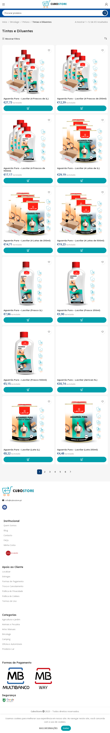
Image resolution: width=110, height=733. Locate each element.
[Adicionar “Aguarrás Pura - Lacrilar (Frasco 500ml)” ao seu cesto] (28, 389)
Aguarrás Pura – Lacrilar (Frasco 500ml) (25, 380)
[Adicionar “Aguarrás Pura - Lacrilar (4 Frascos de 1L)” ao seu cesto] (28, 108)
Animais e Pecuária (11, 624)
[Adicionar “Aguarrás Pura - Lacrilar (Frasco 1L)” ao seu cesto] (28, 320)
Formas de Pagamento (13, 581)
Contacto (8, 535)
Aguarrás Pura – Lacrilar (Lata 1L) (22, 449)
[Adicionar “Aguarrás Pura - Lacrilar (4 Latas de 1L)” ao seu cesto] (81, 180)
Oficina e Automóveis (12, 644)
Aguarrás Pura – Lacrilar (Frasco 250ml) (78, 310)
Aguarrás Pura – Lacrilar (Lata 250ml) (77, 449)
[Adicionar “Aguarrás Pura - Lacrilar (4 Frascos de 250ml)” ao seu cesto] (81, 108)
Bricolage (15, 21)
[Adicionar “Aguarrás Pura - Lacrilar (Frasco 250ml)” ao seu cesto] (81, 320)
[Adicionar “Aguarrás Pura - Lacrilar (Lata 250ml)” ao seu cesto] (81, 459)
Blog (6, 530)
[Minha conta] (106, 4)
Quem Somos (10, 525)
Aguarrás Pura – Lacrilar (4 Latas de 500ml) (80, 240)
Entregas (6, 576)
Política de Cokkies (10, 596)
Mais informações (48, 728)
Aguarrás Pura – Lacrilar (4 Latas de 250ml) (27, 240)
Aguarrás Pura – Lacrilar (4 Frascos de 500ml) (24, 169)
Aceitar (66, 728)
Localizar (6, 571)
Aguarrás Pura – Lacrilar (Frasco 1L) (23, 310)
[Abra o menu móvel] (3, 4)
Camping (6, 639)
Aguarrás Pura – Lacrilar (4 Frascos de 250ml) (81, 98)
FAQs (6, 540)
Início (5, 21)
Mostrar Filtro (12, 39)
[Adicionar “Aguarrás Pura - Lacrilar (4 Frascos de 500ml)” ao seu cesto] (28, 180)
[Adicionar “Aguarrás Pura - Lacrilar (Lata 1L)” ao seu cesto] (28, 459)
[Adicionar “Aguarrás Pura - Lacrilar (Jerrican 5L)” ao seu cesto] (81, 389)
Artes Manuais (8, 629)
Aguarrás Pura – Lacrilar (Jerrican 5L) (77, 380)
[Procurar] (104, 12)
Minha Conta (9, 545)
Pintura (26, 21)
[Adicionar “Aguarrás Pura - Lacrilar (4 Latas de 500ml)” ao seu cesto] (81, 250)
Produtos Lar (8, 649)
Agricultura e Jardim (11, 619)
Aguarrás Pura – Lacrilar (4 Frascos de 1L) (26, 98)
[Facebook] (4, 507)
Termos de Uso (9, 601)
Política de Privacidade (12, 591)
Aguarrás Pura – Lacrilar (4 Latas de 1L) (78, 168)
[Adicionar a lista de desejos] (48, 50)
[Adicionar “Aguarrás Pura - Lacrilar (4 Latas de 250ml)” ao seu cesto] (28, 250)
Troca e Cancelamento (12, 586)
